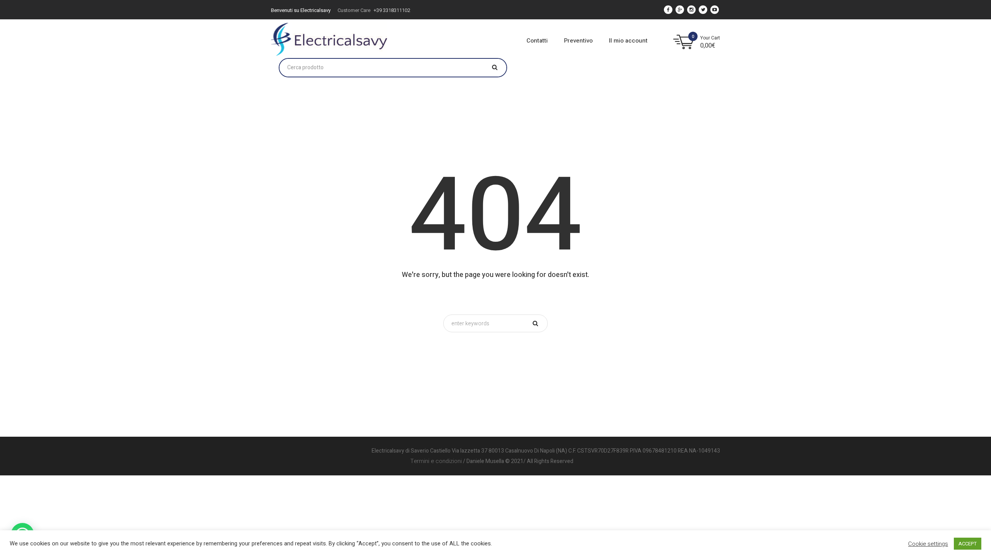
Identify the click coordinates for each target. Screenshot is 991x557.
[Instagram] (691, 9)
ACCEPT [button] (967, 543)
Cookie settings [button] (928, 544)
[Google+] (680, 9)
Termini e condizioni (436, 461)
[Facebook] (668, 9)
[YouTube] (714, 9)
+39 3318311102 (392, 10)
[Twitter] (703, 9)
